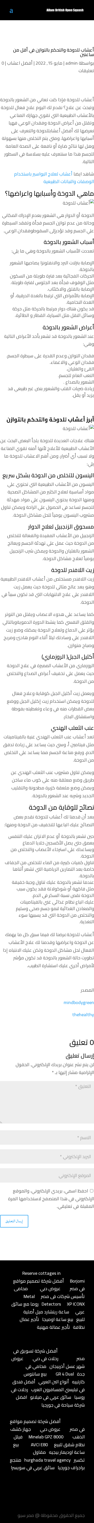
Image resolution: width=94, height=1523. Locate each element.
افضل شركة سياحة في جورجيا (50, 1401)
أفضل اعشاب (20, 63)
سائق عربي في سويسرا (33, 1467)
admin (71, 63)
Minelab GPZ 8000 (46, 1437)
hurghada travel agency (47, 1460)
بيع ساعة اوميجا (57, 1319)
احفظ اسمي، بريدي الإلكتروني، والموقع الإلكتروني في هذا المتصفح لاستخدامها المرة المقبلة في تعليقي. (51, 1198)
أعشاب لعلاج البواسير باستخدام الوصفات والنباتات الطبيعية (54, 178)
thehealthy (83, 1014)
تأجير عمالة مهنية (53, 1327)
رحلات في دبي (45, 1358)
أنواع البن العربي (53, 1382)
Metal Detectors (42, 1300)
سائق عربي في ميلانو (50, 1397)
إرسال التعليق (14, 1221)
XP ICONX (76, 1304)
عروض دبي (50, 1288)
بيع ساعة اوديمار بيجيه (49, 1448)
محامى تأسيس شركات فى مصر (49, 1292)
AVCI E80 (39, 1444)
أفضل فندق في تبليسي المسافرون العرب (48, 1386)
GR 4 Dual (65, 1374)
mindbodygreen (79, 1002)
